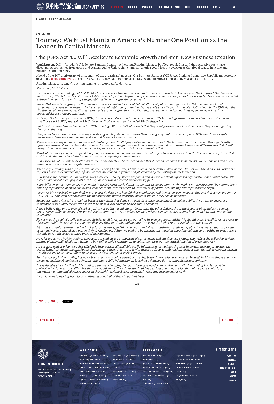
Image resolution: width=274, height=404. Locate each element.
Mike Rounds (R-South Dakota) (94, 363)
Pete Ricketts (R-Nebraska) (125, 355)
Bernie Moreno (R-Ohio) (124, 371)
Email (53, 301)
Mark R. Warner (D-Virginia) (156, 367)
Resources (202, 7)
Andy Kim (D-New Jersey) (188, 359)
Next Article (228, 320)
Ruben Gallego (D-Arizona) (189, 363)
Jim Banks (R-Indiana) (122, 359)
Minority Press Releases (60, 18)
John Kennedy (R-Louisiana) (93, 371)
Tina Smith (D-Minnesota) (156, 383)
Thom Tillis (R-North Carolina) (95, 367)
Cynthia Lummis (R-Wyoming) (94, 379)
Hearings (132, 7)
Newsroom (117, 7)
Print (41, 301)
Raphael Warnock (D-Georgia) (190, 355)
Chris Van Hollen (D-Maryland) (158, 371)
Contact (217, 7)
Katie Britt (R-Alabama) (91, 383)
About (188, 7)
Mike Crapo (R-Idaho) (90, 359)
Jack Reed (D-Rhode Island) (156, 363)
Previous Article (47, 320)
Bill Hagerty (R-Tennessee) (93, 375)
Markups (232, 364)
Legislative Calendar (168, 7)
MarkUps (147, 7)
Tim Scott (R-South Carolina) (94, 355)
